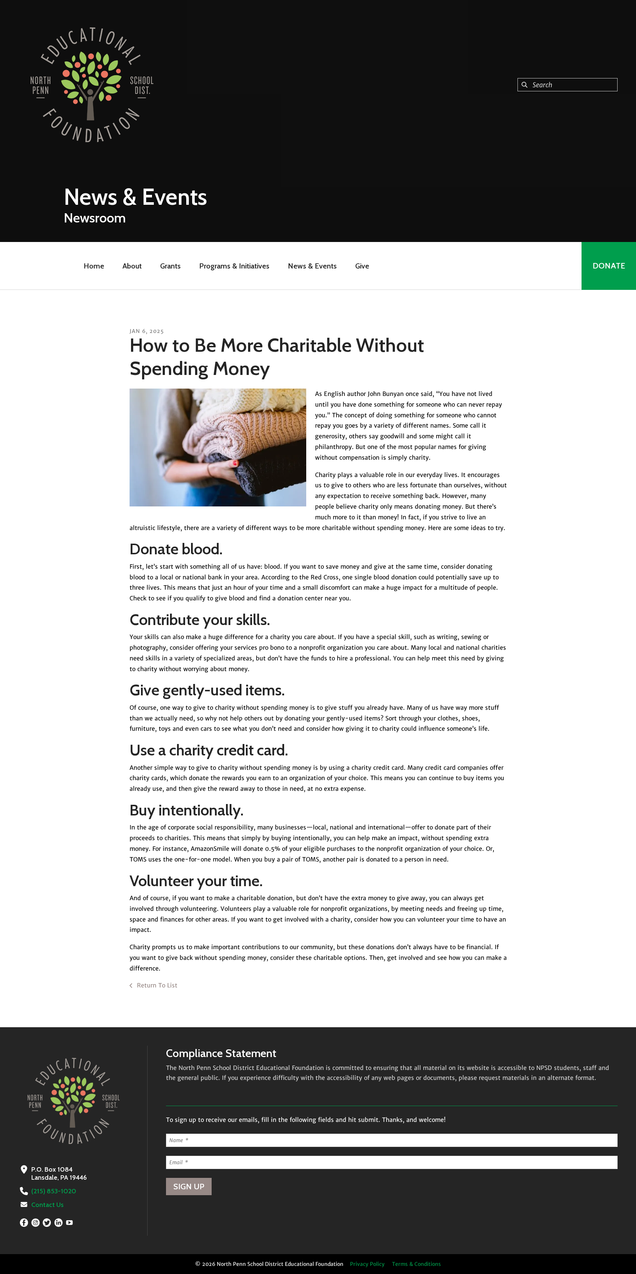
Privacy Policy (367, 1264)
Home (94, 266)
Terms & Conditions (416, 1264)
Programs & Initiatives (234, 266)
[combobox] (567, 84)
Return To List (156, 985)
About (132, 266)
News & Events (312, 266)
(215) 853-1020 (53, 1191)
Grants (170, 266)
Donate (609, 266)
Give (362, 266)
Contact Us (47, 1205)
